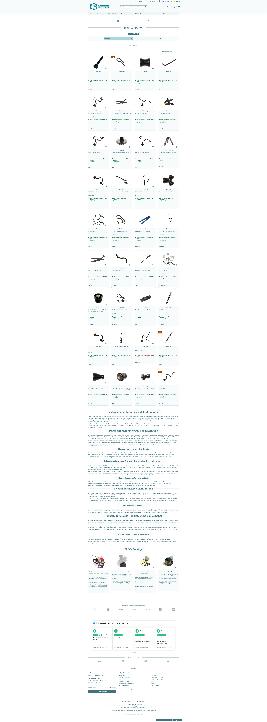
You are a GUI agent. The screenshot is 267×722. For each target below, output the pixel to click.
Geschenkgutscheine (156, 685)
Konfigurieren (177, 720)
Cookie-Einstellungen (124, 685)
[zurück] (87, 570)
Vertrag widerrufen (102, 691)
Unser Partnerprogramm (157, 677)
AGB (120, 679)
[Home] (118, 21)
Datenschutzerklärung (124, 677)
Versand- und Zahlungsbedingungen (147, 710)
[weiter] (180, 570)
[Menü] (163, 7)
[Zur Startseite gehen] (99, 6)
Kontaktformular (111, 687)
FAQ (152, 681)
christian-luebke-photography (158, 679)
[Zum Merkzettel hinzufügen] (106, 68)
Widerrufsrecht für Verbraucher (126, 683)
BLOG (140, 1)
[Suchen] (145, 6)
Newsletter (153, 675)
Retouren (121, 687)
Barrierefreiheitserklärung (125, 689)
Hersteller (107, 38)
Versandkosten (126, 707)
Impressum (122, 675)
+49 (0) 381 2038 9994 (166, 1)
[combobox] (132, 6)
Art (135, 38)
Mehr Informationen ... (129, 720)
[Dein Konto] (170, 7)
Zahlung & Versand (124, 681)
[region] (133, 570)
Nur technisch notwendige (164, 720)
